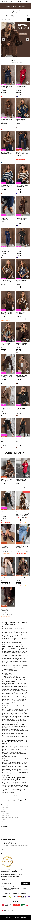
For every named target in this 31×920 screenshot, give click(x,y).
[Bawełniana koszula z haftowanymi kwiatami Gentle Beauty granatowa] (23, 108)
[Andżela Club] (13, 16)
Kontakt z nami (4, 807)
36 (2, 223)
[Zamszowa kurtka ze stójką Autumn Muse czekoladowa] (8, 468)
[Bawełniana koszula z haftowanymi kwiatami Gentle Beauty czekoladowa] (8, 141)
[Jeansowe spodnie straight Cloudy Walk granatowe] (23, 141)
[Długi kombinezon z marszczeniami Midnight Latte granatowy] (8, 237)
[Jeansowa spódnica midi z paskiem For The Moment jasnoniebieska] (23, 534)
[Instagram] (21, 800)
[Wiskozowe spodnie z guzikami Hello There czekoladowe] (8, 364)
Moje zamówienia (5, 830)
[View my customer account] (18, 16)
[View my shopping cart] (28, 16)
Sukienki (6, 669)
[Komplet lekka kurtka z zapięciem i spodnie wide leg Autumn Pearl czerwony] (23, 75)
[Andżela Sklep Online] (15, 11)
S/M (2, 94)
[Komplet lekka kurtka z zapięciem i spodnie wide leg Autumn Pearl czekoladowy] (8, 108)
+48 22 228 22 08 (8, 1)
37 (3, 223)
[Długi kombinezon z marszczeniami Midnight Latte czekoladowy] (23, 206)
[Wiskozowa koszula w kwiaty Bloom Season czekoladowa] (8, 301)
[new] (15, 39)
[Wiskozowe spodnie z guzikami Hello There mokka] (8, 396)
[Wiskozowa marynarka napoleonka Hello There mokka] (23, 364)
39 (7, 223)
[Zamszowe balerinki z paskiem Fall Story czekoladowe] (8, 206)
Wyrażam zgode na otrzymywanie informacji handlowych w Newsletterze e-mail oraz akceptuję (15, 888)
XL (24, 157)
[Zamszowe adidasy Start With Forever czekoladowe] (8, 597)
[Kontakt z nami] (19, 1)
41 (11, 223)
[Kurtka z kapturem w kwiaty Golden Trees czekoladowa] (8, 332)
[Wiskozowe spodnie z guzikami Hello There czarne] (8, 427)
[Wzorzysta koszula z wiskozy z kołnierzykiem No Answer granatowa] (23, 269)
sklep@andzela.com (25, 1)
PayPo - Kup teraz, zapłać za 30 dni (9, 817)
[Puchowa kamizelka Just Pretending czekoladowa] (23, 566)
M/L (5, 94)
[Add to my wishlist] (12, 82)
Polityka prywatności (6, 813)
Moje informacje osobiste (7, 835)
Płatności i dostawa (5, 815)
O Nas (2, 809)
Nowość (3, 84)
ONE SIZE (3, 192)
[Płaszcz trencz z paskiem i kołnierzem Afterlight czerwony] (23, 468)
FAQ (2, 821)
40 (9, 223)
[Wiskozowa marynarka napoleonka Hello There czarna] (23, 396)
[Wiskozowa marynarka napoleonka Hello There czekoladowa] (23, 332)
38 (5, 223)
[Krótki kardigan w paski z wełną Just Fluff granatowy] (8, 174)
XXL (9, 318)
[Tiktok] (25, 800)
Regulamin (3, 811)
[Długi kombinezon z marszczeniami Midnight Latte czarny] (23, 237)
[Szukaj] (28, 19)
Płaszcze (11, 673)
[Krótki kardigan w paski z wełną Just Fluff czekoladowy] (23, 174)
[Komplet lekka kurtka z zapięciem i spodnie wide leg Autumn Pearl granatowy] (8, 75)
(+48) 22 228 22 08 (10, 844)
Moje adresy (4, 833)
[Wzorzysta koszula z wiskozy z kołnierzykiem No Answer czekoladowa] (8, 269)
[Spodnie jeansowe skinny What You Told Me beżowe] (8, 566)
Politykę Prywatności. (8, 889)
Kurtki (5, 674)
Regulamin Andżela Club (7, 828)
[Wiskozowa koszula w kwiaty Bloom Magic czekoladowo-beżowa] (23, 301)
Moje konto (5, 826)
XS (16, 157)
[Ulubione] (23, 16)
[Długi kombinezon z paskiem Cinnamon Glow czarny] (23, 427)
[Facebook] (18, 800)
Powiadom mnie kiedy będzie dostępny (23, 487)
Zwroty (3, 819)
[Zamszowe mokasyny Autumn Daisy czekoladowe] (8, 534)
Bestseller (18, 150)
